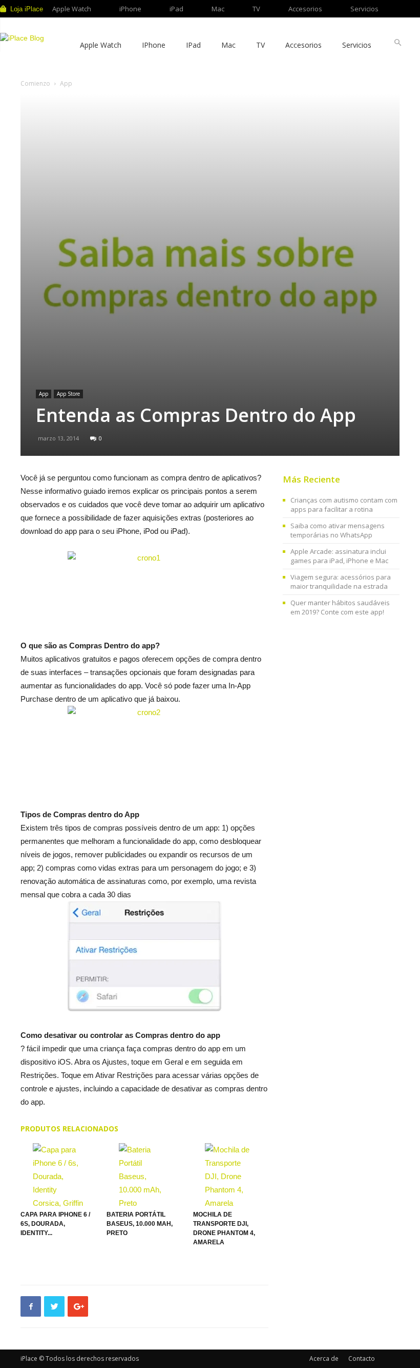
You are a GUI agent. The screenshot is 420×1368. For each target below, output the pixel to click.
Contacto (361, 1358)
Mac (218, 8)
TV (256, 8)
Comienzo (35, 83)
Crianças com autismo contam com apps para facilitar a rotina (343, 504)
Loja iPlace (26, 9)
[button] (397, 43)
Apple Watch (71, 8)
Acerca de (324, 1358)
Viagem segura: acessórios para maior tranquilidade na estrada (340, 581)
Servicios (364, 8)
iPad (176, 8)
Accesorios (305, 8)
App (43, 393)
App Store (68, 393)
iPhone (130, 8)
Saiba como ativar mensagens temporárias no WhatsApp (337, 530)
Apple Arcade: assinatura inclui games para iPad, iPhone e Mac (339, 556)
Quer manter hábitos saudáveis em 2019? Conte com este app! (340, 607)
